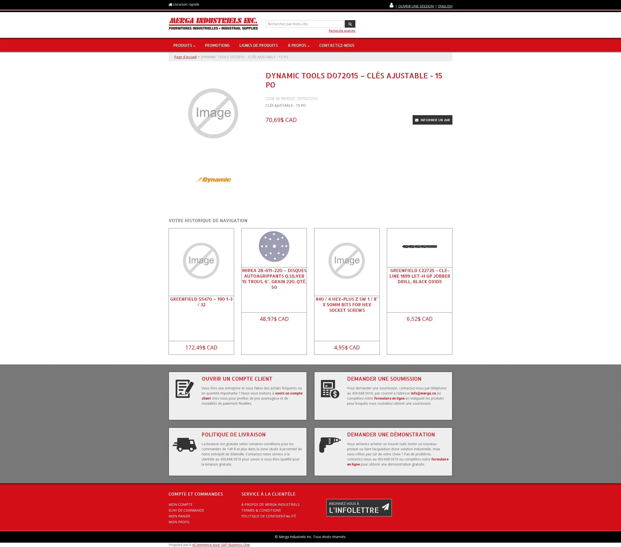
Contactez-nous (336, 45)
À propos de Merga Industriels (270, 504)
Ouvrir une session (416, 6)
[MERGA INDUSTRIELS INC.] (213, 24)
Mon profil (179, 522)
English (445, 6)
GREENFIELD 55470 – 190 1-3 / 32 (201, 301)
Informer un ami (435, 120)
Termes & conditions (261, 510)
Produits (182, 45)
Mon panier (179, 516)
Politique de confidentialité (268, 516)
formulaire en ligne (389, 398)
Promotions (217, 45)
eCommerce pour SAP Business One (221, 544)
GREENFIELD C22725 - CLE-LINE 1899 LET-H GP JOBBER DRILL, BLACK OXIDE (419, 275)
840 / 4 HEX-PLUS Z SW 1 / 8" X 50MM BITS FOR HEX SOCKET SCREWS (347, 304)
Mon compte (180, 504)
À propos (297, 45)
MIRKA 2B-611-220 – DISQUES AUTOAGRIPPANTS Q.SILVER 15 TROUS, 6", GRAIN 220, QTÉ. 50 (274, 278)
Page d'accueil (185, 57)
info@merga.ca (423, 393)
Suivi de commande (186, 510)
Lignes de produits (258, 45)
